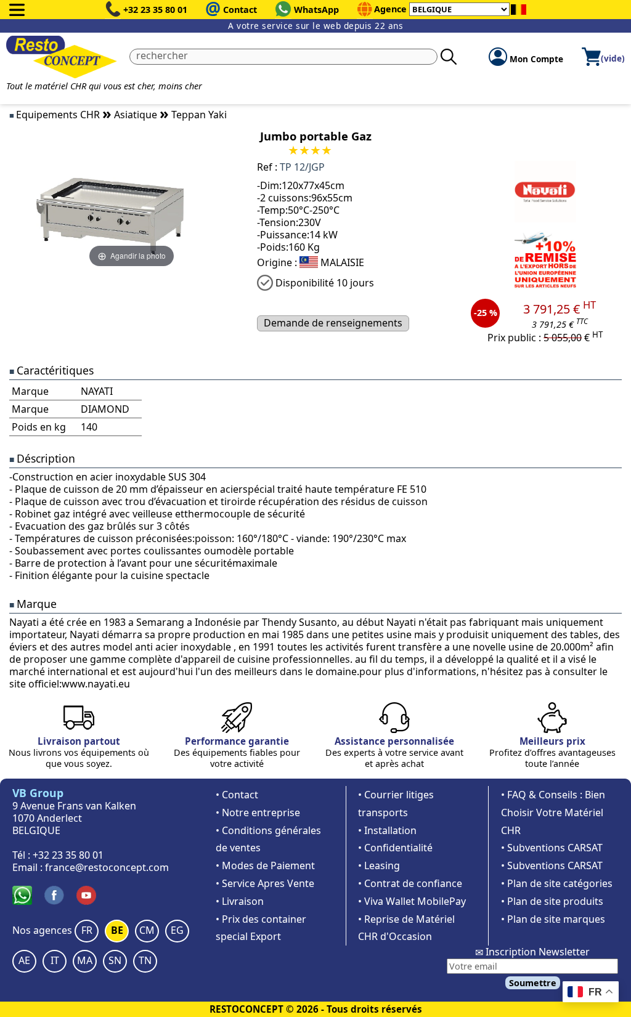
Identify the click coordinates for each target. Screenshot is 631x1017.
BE (117, 930)
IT (55, 960)
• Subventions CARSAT (552, 847)
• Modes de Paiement (265, 865)
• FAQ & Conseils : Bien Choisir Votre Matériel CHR (553, 812)
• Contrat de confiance (410, 883)
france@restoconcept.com (107, 867)
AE (24, 960)
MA (84, 960)
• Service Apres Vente (265, 883)
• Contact (237, 794)
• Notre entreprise (258, 812)
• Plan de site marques (553, 919)
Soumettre (532, 983)
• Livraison (240, 901)
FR (86, 930)
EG (177, 930)
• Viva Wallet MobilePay (412, 901)
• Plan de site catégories (557, 883)
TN (145, 960)
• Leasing (379, 865)
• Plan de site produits (552, 901)
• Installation (387, 830)
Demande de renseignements (333, 323)
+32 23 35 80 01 (155, 9)
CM (147, 930)
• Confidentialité (395, 847)
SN (114, 960)
